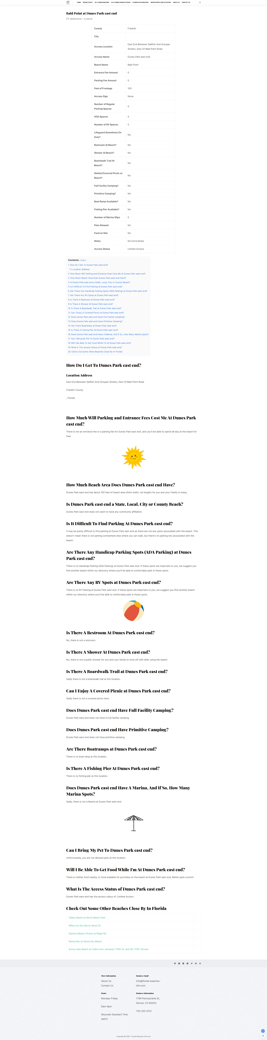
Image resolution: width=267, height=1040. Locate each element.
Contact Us (107, 985)
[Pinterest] (196, 963)
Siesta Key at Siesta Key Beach (85, 941)
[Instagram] (183, 963)
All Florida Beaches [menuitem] (102, 2)
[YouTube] (187, 963)
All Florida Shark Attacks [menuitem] (120, 2)
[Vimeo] (191, 963)
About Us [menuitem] (176, 2)
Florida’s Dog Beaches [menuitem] (140, 2)
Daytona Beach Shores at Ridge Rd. (88, 933)
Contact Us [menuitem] (186, 2)
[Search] (200, 2)
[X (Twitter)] (179, 963)
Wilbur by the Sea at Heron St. (85, 925)
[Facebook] (175, 963)
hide (83, 260)
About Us (106, 981)
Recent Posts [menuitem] (88, 2)
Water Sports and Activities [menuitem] (161, 2)
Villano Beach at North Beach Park (87, 917)
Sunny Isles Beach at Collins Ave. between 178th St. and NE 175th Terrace (108, 949)
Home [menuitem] (79, 2)
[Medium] (200, 963)
